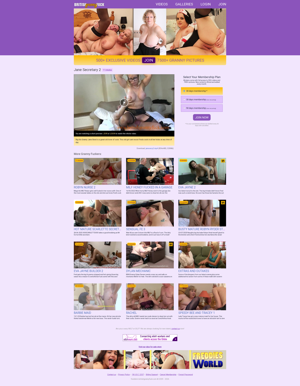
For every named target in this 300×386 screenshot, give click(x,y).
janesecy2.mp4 (152, 148)
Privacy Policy (124, 374)
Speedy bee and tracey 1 (196, 313)
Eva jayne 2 (187, 187)
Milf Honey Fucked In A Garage (149, 187)
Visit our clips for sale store (150, 347)
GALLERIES (184, 4)
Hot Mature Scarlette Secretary (99, 229)
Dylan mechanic (138, 271)
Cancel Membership (168, 374)
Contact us (111, 374)
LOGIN (206, 4)
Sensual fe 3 (135, 229)
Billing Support (152, 374)
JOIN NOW (201, 117)
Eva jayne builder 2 (88, 271)
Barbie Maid (82, 313)
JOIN (222, 4)
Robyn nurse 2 (84, 187)
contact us (175, 329)
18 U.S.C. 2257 (138, 374)
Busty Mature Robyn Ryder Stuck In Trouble (212, 229)
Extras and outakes (193, 271)
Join (148, 60)
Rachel (131, 313)
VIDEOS (162, 4)
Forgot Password (185, 374)
